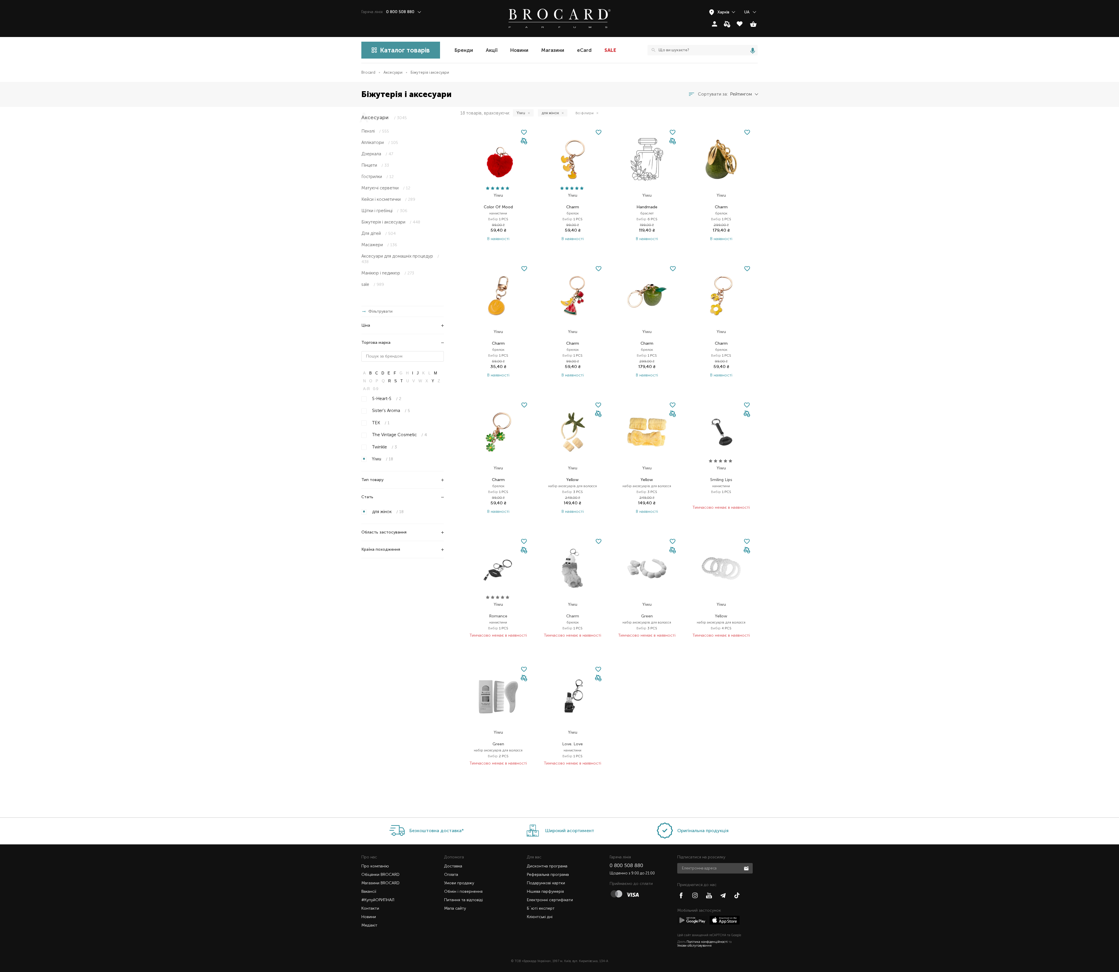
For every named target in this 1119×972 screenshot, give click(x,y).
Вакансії (368, 891)
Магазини (552, 50)
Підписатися (747, 868)
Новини (519, 50)
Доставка (453, 866)
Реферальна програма (548, 874)
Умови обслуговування (694, 946)
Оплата (451, 874)
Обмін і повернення (463, 891)
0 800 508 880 (626, 865)
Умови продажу (459, 883)
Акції (491, 50)
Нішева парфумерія (545, 891)
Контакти (370, 908)
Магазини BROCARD (380, 883)
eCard (584, 50)
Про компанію (375, 866)
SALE (610, 50)
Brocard (368, 72)
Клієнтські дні (540, 916)
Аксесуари (392, 72)
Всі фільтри (585, 113)
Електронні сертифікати (550, 899)
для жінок (387, 511)
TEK (380, 422)
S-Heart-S (386, 398)
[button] (524, 141)
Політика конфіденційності (707, 942)
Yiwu (382, 459)
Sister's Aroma (390, 410)
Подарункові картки (546, 883)
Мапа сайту (455, 908)
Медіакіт (369, 925)
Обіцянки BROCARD (380, 874)
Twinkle (384, 447)
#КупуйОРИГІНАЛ (377, 899)
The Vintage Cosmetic (399, 434)
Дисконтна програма (547, 866)
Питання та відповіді (463, 899)
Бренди (464, 50)
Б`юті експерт (541, 908)
